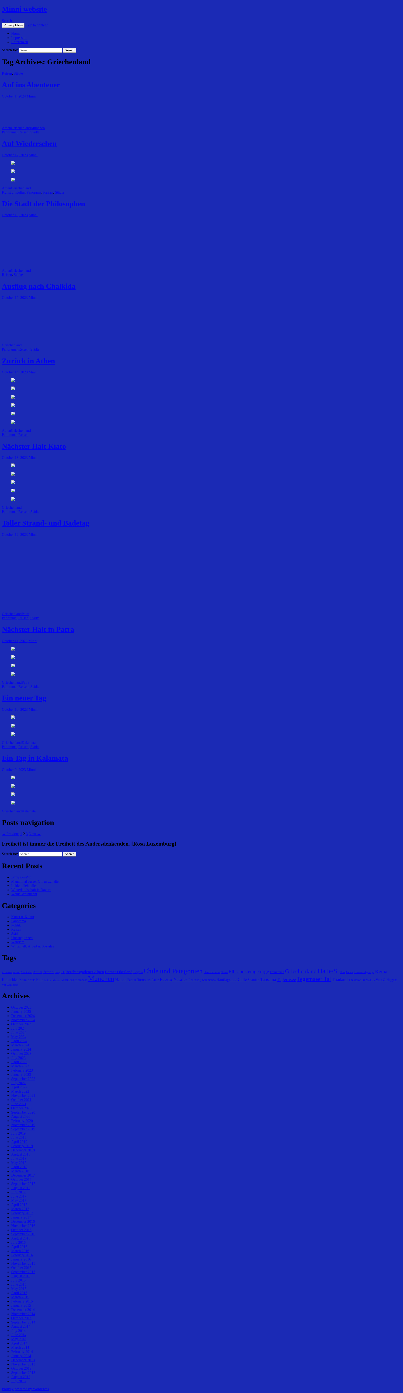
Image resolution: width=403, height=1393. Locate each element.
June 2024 (18, 1032)
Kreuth (31, 980)
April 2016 (19, 1247)
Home (15, 33)
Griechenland (21, 128)
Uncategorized (22, 938)
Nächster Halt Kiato (34, 446)
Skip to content (36, 25)
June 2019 (18, 1137)
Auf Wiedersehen (29, 143)
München (38, 128)
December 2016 (23, 1221)
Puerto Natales (174, 979)
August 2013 (20, 1377)
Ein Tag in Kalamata (35, 758)
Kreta (23, 980)
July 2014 (18, 1331)
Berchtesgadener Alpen (85, 972)
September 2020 (23, 1112)
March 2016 (20, 1251)
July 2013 (18, 1381)
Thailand (340, 979)
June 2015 (18, 1284)
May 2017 (18, 1200)
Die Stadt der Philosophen (43, 203)
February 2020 (22, 1121)
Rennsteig (194, 980)
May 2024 (18, 1037)
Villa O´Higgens (386, 980)
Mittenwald (67, 980)
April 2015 (19, 1293)
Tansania (268, 979)
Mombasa (81, 980)
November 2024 (23, 1020)
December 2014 (23, 1310)
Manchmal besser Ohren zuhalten (35, 881)
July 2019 (18, 1133)
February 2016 (22, 1255)
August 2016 (20, 1238)
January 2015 (21, 1305)
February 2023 (22, 1070)
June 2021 (18, 1104)
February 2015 (22, 1301)
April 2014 (19, 1343)
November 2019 (23, 1125)
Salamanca (209, 980)
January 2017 (21, 1217)
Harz (342, 972)
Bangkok (60, 972)
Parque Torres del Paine (143, 980)
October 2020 (21, 1108)
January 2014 (21, 1356)
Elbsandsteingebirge (249, 971)
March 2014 (20, 1347)
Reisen (7, 73)
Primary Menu (13, 25)
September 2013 (23, 1373)
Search (7, 21)
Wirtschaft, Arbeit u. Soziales (32, 946)
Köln (39, 980)
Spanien (253, 980)
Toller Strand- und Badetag (45, 523)
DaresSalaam (212, 972)
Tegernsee (286, 979)
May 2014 (18, 1339)
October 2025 (21, 1007)
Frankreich (277, 972)
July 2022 (18, 1083)
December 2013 (23, 1360)
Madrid (56, 980)
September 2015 (23, 1272)
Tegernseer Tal (314, 978)
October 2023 (21, 1053)
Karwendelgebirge (364, 972)
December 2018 (23, 1150)
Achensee (7, 972)
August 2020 (20, 1116)
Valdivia (370, 980)
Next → (35, 834)
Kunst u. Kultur (13, 192)
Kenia (381, 971)
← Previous (10, 834)
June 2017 (18, 1196)
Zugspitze (12, 984)
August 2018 (20, 1154)
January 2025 (21, 1011)
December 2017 (23, 1175)
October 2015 (21, 1268)
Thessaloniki (357, 980)
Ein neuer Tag (24, 698)
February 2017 (22, 1213)
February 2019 (22, 1146)
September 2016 (23, 1234)
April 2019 (19, 1142)
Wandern (17, 942)
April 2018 (19, 1167)
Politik (16, 925)
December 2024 (23, 1016)
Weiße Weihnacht (24, 894)
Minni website (24, 9)
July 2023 (18, 1058)
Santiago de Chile (232, 979)
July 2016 (18, 1242)
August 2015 (20, 1276)
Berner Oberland (118, 972)
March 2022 (20, 1091)
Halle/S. (328, 971)
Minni (31, 96)
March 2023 (20, 1066)
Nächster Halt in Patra (38, 629)
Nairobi (120, 980)
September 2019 (23, 1129)
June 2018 (18, 1158)
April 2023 (19, 1062)
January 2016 (21, 1259)
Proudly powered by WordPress (25, 1389)
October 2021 (21, 1100)
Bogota (138, 972)
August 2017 (20, 1188)
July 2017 (18, 1192)
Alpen (16, 972)
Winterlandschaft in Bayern (31, 890)
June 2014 (18, 1335)
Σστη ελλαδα (21, 877)
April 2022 (19, 1087)
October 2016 (21, 1230)
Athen (6, 128)
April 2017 (19, 1205)
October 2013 (21, 1368)
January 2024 (21, 1049)
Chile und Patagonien (173, 971)
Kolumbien (10, 980)
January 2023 (21, 1074)
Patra (25, 614)
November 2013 (23, 1364)
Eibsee (224, 972)
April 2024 (19, 1041)
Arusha (37, 972)
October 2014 (21, 1318)
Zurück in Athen (28, 361)
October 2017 (21, 1179)
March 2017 (20, 1209)
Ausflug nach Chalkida (39, 286)
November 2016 (23, 1226)
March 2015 (20, 1297)
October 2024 (21, 1024)
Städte (18, 73)
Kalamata (29, 743)
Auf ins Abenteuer (31, 84)
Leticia (48, 980)
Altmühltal (26, 972)
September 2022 (23, 1079)
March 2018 (20, 1171)
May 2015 (18, 1289)
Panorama (9, 132)
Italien (349, 972)
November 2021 (23, 1095)
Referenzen (19, 42)
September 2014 (23, 1322)
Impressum (19, 38)
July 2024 (18, 1028)
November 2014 (23, 1314)
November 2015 (23, 1263)
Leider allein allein (24, 886)
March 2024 (20, 1045)
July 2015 (18, 1280)
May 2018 (18, 1163)
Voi (4, 984)
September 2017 (23, 1184)
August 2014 (20, 1326)
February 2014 (22, 1352)
